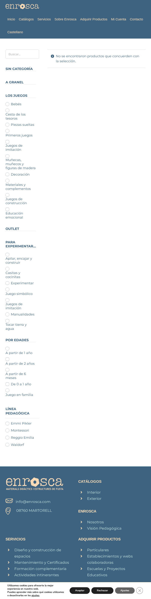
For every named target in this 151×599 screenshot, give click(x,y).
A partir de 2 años (20, 364)
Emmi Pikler (21, 423)
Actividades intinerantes (36, 575)
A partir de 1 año (19, 353)
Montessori (20, 430)
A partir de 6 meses (16, 376)
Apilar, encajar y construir (19, 261)
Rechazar (102, 590)
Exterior (94, 498)
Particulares (98, 550)
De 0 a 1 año (21, 384)
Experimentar (22, 283)
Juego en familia (19, 395)
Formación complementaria (40, 568)
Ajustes (124, 590)
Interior (94, 492)
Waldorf (17, 445)
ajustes (35, 595)
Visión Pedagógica (104, 528)
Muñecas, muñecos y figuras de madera (21, 164)
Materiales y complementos (18, 187)
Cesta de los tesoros (16, 116)
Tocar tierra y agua (16, 327)
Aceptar (79, 590)
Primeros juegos (19, 135)
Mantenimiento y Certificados (41, 562)
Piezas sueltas (22, 125)
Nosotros (95, 522)
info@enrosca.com (33, 501)
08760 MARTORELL (34, 510)
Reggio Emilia (22, 438)
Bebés (16, 104)
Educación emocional (14, 215)
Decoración (20, 174)
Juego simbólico (19, 294)
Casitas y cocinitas (13, 275)
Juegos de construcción (16, 201)
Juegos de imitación (14, 148)
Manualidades (22, 314)
